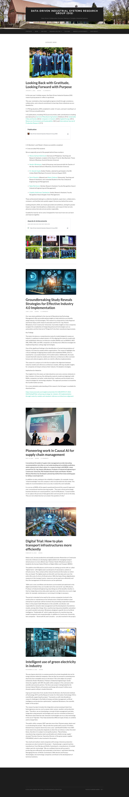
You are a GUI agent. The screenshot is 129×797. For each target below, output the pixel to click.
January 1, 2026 (30, 90)
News (36, 31)
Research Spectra (55, 31)
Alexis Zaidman (52, 177)
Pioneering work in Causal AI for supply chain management (50, 453)
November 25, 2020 (31, 669)
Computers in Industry (48, 119)
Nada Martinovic (34, 186)
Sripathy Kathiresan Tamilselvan (39, 192)
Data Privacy (94, 31)
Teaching (67, 31)
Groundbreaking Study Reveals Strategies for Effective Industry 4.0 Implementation (49, 304)
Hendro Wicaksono (35, 164)
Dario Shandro (34, 177)
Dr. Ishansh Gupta (35, 171)
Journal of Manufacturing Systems (46, 117)
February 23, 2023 (31, 553)
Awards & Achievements (80, 31)
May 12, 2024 (29, 458)
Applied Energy (65, 119)
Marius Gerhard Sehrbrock (37, 156)
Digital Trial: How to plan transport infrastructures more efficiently (49, 545)
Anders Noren (95, 789)
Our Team (44, 31)
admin (39, 90)
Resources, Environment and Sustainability (39, 121)
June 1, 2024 (29, 311)
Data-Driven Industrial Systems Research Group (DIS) (64, 12)
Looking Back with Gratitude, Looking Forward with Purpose (49, 85)
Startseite (29, 31)
